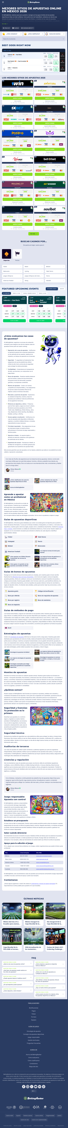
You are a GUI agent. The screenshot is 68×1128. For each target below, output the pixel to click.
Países (34, 1014)
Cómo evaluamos (33, 1057)
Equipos (33, 1020)
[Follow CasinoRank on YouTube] (35, 1086)
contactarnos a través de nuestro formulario (43, 883)
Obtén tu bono (17, 98)
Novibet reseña (50, 227)
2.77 (13, 311)
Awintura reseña (49, 101)
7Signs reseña (50, 152)
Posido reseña (17, 152)
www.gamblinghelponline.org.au (45, 869)
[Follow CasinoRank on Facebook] (23, 1086)
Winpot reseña (18, 177)
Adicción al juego (17, 1125)
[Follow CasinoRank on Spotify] (39, 1086)
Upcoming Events (51, 288)
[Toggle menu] (3, 2)
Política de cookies (8, 1125)
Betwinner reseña (50, 202)
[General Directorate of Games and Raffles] (11, 1107)
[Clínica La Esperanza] (52, 1107)
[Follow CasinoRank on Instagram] (27, 1086)
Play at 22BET (14, 320)
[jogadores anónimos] (36, 1107)
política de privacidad (38, 1125)
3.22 (18, 311)
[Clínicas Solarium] (44, 1107)
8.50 (49, 311)
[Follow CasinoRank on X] (31, 1086)
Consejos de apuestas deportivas (33, 1034)
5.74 (44, 313)
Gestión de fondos (33, 1040)
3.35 (18, 313)
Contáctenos (34, 1063)
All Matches (6, 293)
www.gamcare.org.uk (42, 859)
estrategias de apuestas (17, 637)
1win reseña (17, 101)
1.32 (39, 311)
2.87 (13, 313)
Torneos (33, 1017)
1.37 (39, 313)
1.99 (65, 311)
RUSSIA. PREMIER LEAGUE (29, 293)
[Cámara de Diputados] (24, 1107)
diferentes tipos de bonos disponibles (23, 577)
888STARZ (7, 313)
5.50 (44, 311)
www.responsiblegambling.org (44, 865)
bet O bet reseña (49, 177)
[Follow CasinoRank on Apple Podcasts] (43, 1086)
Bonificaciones (33, 1008)
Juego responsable (34, 1037)
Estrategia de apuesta (34, 1031)
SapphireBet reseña (49, 126)
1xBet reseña (17, 126)
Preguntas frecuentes (34, 1043)
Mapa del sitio (33, 1066)
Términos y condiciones (50, 1125)
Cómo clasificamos (34, 1060)
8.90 (49, 313)
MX (33, 1091)
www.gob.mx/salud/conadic (44, 856)
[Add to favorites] (4, 54)
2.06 (65, 313)
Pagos (34, 1011)
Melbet (6, 316)
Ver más (32, 234)
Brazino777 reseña (17, 202)
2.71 (23, 313)
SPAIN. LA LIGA (16, 293)
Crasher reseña (17, 227)
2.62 (23, 311)
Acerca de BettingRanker (33, 1054)
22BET (6, 311)
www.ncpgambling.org (42, 862)
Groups (62, 288)
